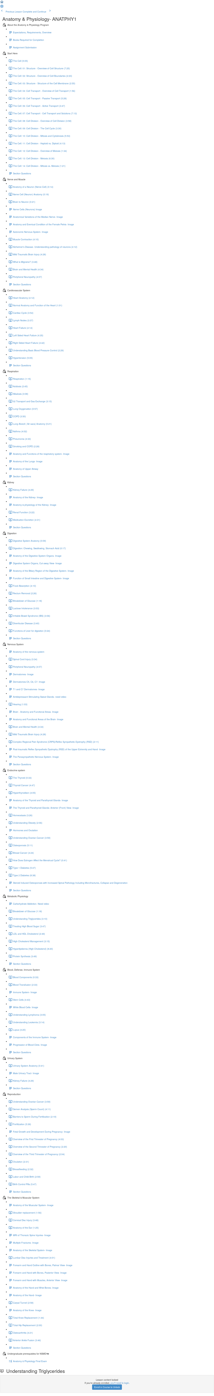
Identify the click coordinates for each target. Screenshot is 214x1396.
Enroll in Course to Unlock (107, 1387)
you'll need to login (119, 1382)
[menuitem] (2, 7)
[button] (2, 2)
